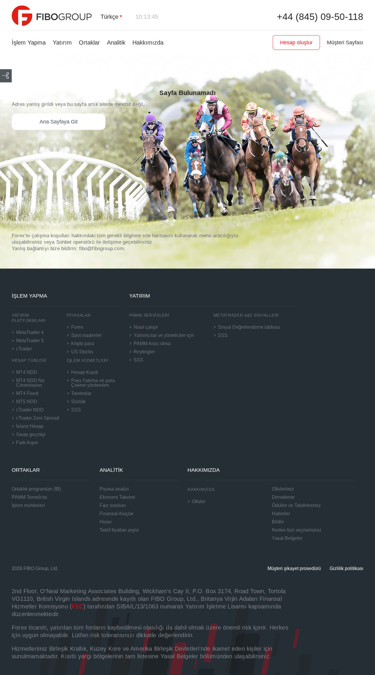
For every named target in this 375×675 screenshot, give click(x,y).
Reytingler (144, 351)
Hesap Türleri (29, 360)
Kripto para (82, 343)
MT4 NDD (26, 372)
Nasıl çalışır (146, 327)
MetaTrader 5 (30, 340)
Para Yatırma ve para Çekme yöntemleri (93, 383)
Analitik (116, 42)
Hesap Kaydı (84, 372)
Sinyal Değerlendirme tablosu (249, 327)
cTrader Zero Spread (37, 417)
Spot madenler (86, 335)
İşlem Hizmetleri (87, 360)
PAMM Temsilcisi (29, 497)
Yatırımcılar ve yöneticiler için (164, 335)
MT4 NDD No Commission (30, 383)
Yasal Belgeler (287, 538)
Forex (77, 327)
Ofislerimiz (283, 488)
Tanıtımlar (81, 393)
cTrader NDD (30, 409)
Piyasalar (79, 315)
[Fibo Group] (52, 15)
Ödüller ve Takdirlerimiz (296, 505)
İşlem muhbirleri (28, 505)
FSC (77, 606)
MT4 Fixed (27, 393)
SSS (76, 409)
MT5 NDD (26, 401)
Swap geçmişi (30, 434)
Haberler (281, 513)
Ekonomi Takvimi (117, 497)
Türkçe (109, 16)
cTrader (24, 348)
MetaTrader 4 (30, 332)
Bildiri (278, 521)
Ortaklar (89, 42)
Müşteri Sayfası (345, 42)
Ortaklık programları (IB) (36, 488)
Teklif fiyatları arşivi (119, 530)
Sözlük (78, 401)
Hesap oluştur (296, 42)
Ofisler (198, 501)
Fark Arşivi (27, 442)
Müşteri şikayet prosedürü (294, 568)
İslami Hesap (29, 426)
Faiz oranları (113, 505)
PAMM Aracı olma (152, 343)
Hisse (106, 521)
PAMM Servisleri (149, 315)
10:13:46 (146, 16)
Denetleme (283, 497)
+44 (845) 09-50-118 (320, 17)
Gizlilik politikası (346, 568)
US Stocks (82, 351)
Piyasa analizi (114, 488)
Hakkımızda (147, 42)
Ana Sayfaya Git (59, 122)
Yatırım (62, 42)
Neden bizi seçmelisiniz (296, 530)
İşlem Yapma (29, 42)
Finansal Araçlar (117, 513)
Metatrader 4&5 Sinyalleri (246, 315)
